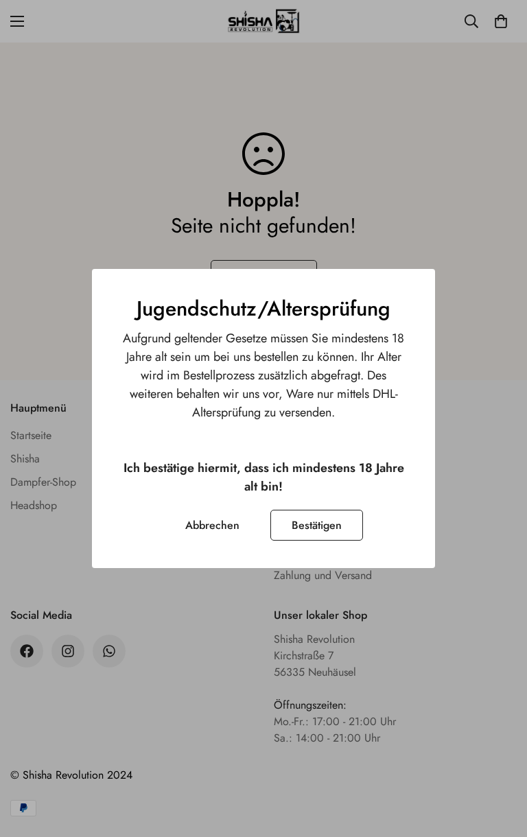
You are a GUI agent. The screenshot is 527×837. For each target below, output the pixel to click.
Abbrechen (212, 525)
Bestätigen (317, 525)
